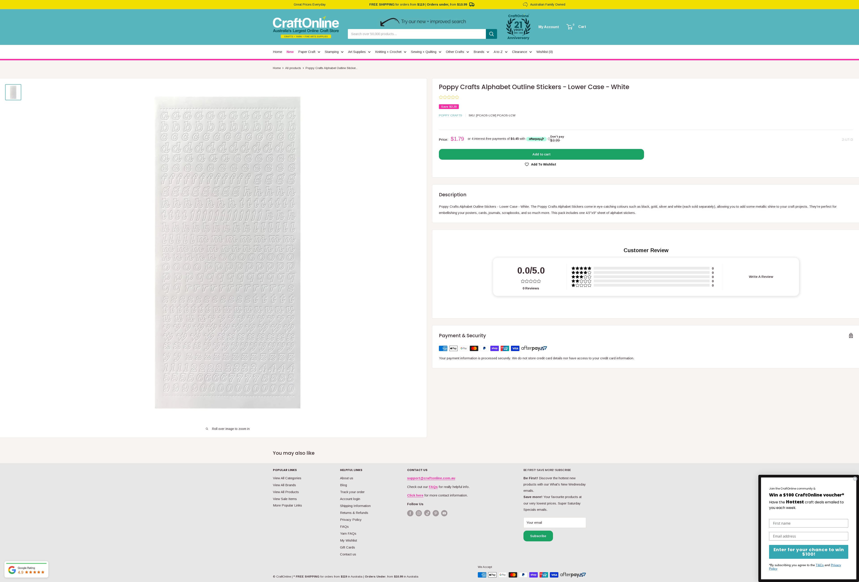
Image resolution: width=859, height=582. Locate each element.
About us (346, 478)
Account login (350, 499)
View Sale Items (285, 499)
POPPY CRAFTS (450, 115)
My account (548, 27)
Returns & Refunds (354, 513)
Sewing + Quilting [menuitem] (423, 52)
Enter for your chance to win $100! (809, 551)
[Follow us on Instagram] (419, 513)
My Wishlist (348, 540)
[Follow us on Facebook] (410, 513)
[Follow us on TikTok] (427, 514)
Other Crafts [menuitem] (455, 52)
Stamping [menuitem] (332, 52)
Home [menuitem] (277, 52)
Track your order (352, 492)
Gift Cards (347, 547)
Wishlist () (544, 52)
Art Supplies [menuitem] (357, 52)
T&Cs (820, 565)
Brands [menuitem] (479, 52)
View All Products (286, 492)
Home (277, 68)
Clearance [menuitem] (519, 52)
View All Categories (287, 478)
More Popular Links (287, 505)
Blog (343, 485)
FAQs (344, 526)
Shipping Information (355, 506)
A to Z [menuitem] (498, 52)
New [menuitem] (290, 52)
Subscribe (538, 536)
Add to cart (541, 154)
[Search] (491, 34)
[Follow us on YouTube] (444, 513)
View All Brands (284, 485)
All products (293, 68)
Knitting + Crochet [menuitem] (388, 52)
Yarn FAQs (348, 533)
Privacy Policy (351, 519)
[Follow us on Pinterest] (436, 513)
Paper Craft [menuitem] (306, 52)
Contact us (348, 554)
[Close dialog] (855, 479)
